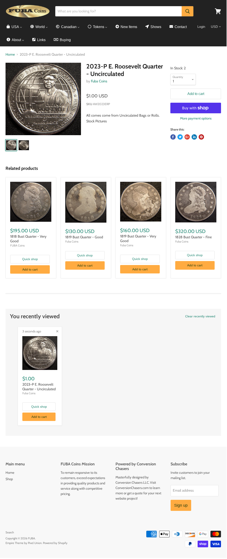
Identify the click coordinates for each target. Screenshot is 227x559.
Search (10, 532)
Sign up (181, 505)
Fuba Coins (99, 81)
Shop (9, 479)
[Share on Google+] (187, 137)
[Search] (187, 11)
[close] (57, 331)
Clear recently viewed (200, 316)
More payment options (196, 118)
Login (201, 26)
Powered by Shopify (55, 543)
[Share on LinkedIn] (194, 137)
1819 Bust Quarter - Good (84, 237)
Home (10, 55)
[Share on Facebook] (173, 137)
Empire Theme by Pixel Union (24, 543)
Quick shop (30, 259)
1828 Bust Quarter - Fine (193, 237)
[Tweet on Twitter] (180, 137)
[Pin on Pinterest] (201, 137)
